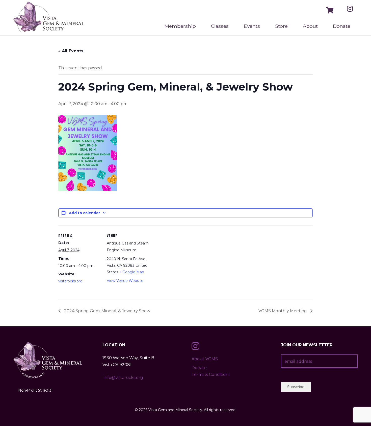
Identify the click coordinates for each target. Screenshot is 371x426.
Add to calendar (84, 213)
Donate (199, 367)
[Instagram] (350, 8)
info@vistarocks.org (123, 377)
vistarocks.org (70, 281)
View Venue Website (125, 280)
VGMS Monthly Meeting (283, 310)
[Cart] (330, 10)
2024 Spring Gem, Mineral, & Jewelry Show (106, 310)
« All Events (70, 51)
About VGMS (205, 358)
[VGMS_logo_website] (49, 17)
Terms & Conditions (211, 374)
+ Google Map (131, 272)
